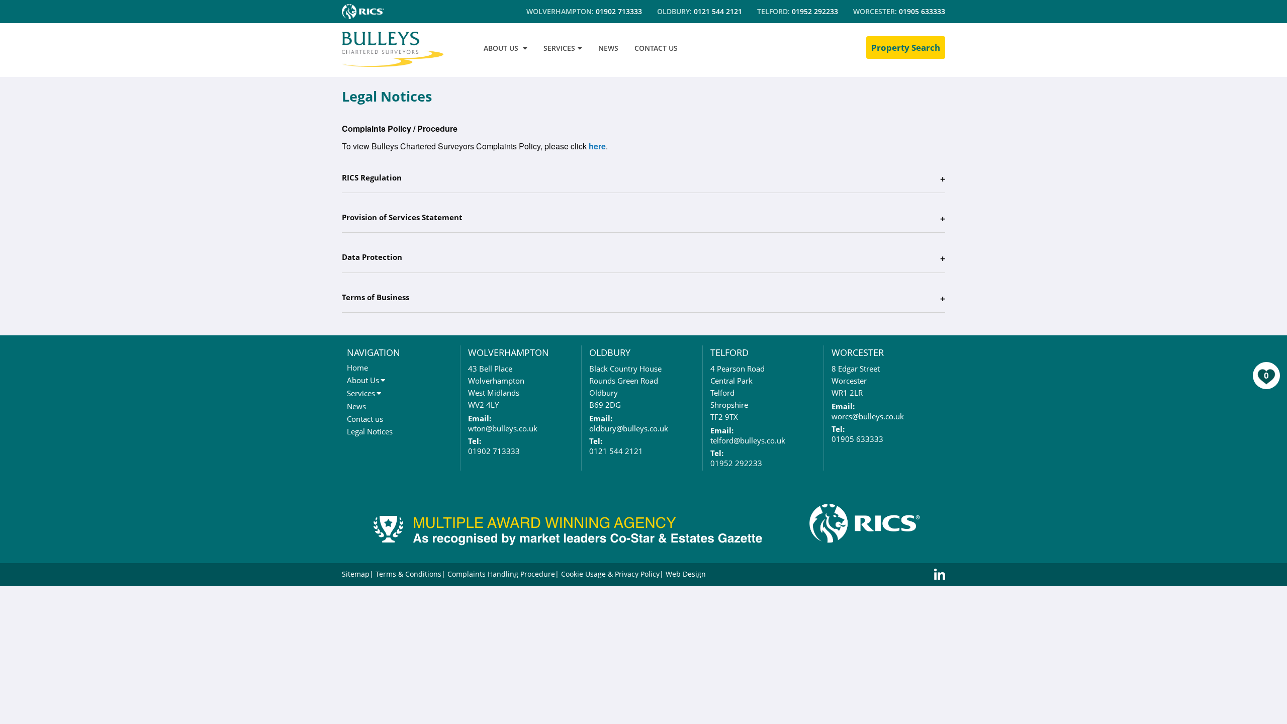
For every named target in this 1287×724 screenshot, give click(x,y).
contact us (656, 48)
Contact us (365, 419)
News (356, 406)
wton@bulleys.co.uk (502, 428)
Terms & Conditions (408, 574)
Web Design (686, 574)
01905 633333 (922, 11)
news (608, 48)
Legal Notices (370, 431)
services (559, 48)
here (597, 146)
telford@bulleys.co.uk (747, 440)
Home (357, 368)
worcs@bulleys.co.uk (868, 416)
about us (501, 48)
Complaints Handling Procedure (501, 574)
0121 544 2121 (718, 11)
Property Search (905, 47)
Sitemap (356, 574)
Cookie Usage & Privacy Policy (610, 574)
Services (361, 393)
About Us (363, 380)
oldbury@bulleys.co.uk (628, 428)
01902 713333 (619, 11)
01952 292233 (815, 11)
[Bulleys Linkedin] (939, 574)
